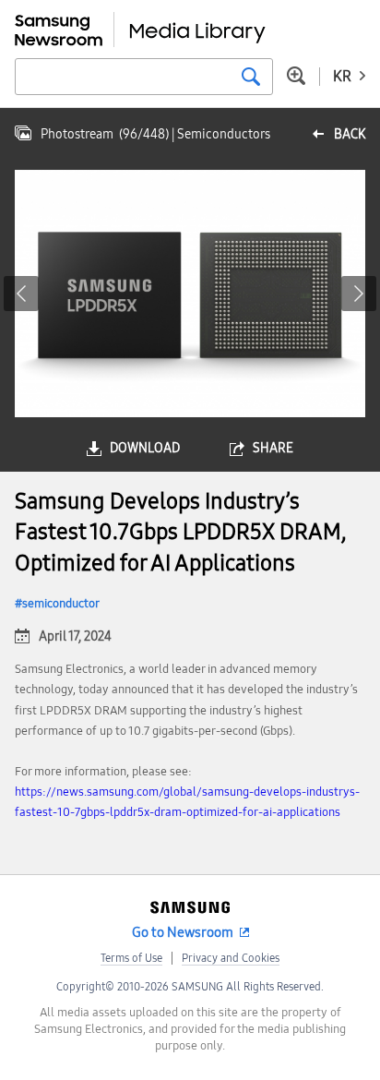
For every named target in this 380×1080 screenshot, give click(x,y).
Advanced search (296, 76)
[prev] (21, 293)
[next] (358, 293)
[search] (251, 76)
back (349, 134)
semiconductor (61, 603)
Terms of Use (131, 958)
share (273, 448)
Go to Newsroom (182, 932)
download (145, 448)
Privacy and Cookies (230, 958)
